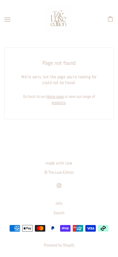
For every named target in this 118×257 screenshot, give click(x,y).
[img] (59, 185)
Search (59, 212)
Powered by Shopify (59, 245)
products (59, 102)
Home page (55, 96)
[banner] (58, 19)
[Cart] (111, 19)
